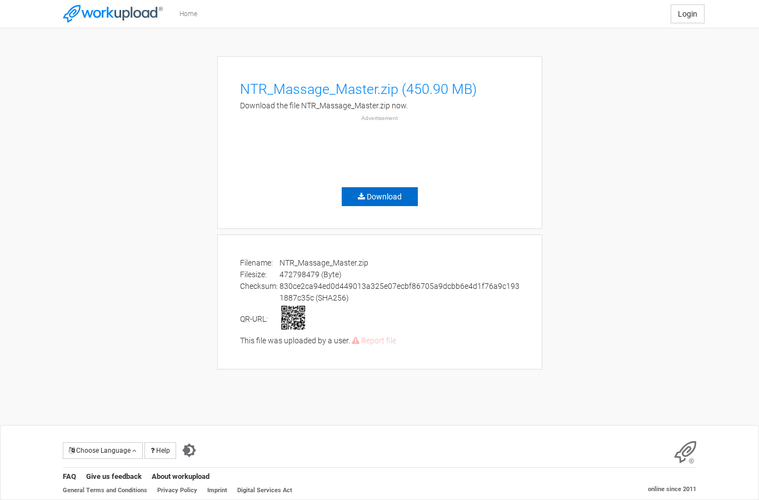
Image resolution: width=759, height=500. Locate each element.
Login (687, 13)
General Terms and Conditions (105, 490)
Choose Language (103, 450)
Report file (377, 340)
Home (188, 14)
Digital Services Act (264, 490)
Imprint (217, 490)
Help (162, 450)
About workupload (180, 476)
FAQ (69, 476)
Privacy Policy (177, 490)
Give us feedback (114, 476)
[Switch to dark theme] (189, 450)
